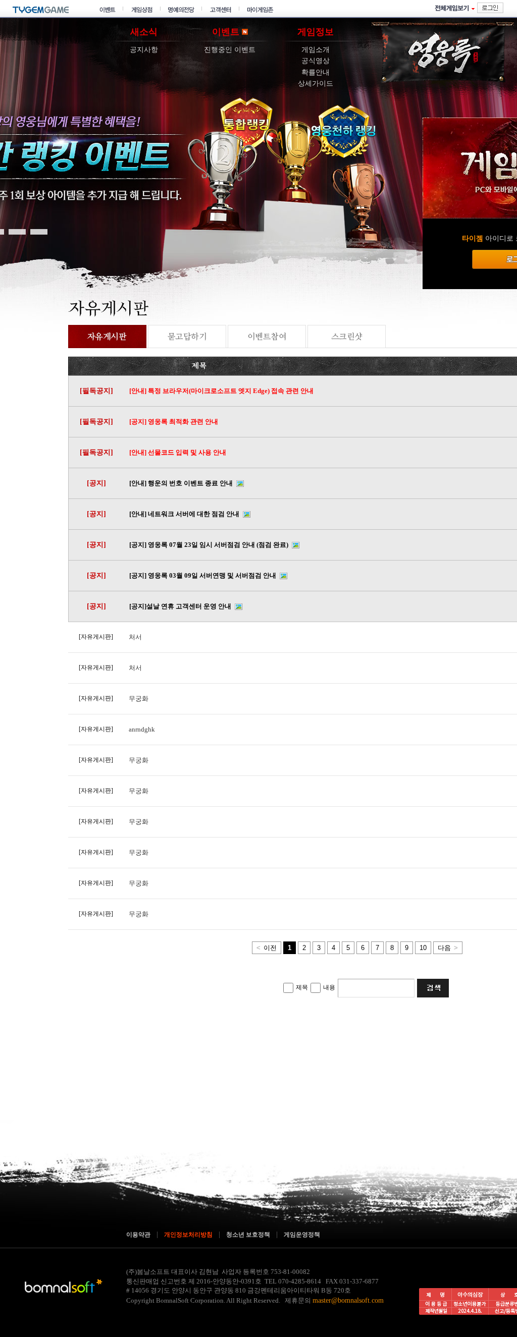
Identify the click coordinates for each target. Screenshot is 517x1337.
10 (423, 948)
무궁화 (138, 698)
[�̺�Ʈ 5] (17, 231)
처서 (135, 637)
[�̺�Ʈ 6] (39, 231)
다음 (448, 948)
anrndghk (142, 729)
